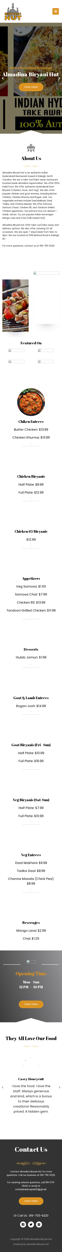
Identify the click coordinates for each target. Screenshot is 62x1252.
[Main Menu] (55, 11)
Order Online (31, 87)
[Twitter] (31, 1224)
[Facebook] (23, 1224)
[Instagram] (39, 1224)
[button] (31, 1004)
